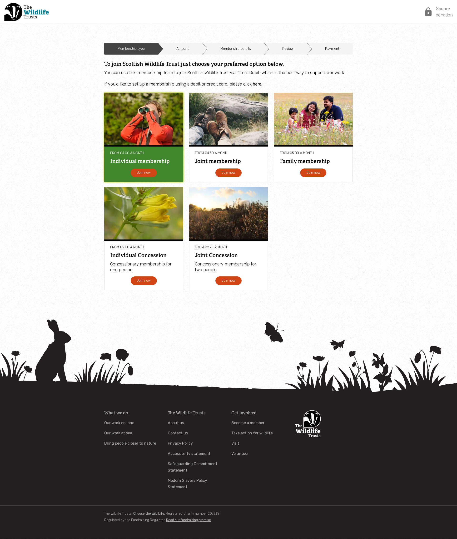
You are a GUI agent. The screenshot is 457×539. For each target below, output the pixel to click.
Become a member (247, 423)
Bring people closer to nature (130, 443)
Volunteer (240, 453)
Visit (235, 443)
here (257, 84)
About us (176, 423)
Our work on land (119, 423)
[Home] (26, 12)
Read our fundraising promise (188, 520)
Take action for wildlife (252, 433)
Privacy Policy (180, 443)
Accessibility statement (189, 453)
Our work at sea (118, 433)
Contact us (178, 433)
